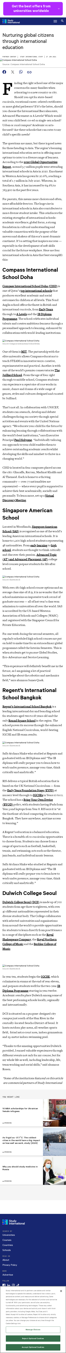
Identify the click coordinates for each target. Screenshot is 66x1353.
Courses (6, 1240)
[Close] (61, 1291)
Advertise (7, 1274)
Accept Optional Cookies (33, 1347)
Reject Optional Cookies (33, 1339)
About (5, 1260)
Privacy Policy (9, 1265)
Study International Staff (31, 57)
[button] (55, 21)
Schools (6, 1250)
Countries (7, 1245)
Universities (8, 1235)
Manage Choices (33, 1330)
